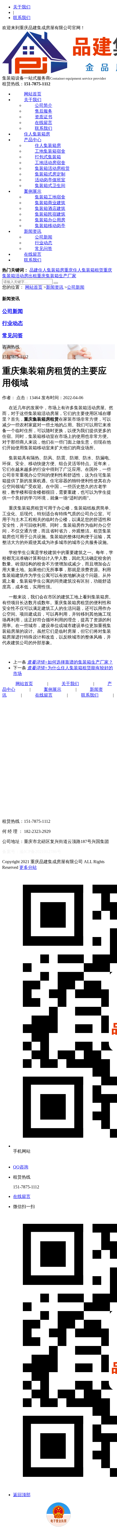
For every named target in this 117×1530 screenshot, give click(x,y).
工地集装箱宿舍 (50, 151)
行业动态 (43, 242)
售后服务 (43, 111)
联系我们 (21, 17)
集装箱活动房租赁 (52, 168)
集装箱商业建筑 (50, 202)
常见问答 (43, 248)
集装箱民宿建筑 (50, 214)
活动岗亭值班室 (50, 179)
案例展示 (32, 191)
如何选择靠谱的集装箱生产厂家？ (70, 662)
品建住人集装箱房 (46, 270)
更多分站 (28, 867)
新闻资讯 (32, 231)
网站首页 (32, 94)
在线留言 (43, 122)
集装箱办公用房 (50, 220)
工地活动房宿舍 (50, 162)
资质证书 (43, 117)
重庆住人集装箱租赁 (83, 270)
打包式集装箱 (48, 157)
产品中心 (32, 139)
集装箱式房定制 (50, 174)
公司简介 (43, 105)
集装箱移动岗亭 (50, 225)
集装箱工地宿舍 (50, 197)
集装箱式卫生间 (50, 185)
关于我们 (21, 7)
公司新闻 (43, 237)
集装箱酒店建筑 (50, 208)
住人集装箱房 (37, 134)
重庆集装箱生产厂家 (56, 275)
